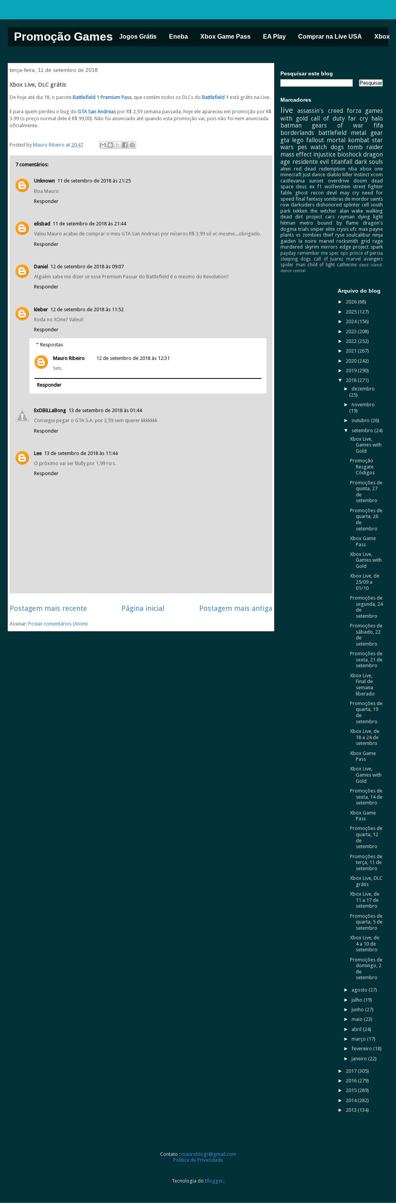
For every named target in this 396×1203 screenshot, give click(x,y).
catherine (347, 265)
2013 (352, 1110)
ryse (340, 235)
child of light (321, 265)
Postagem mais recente (48, 608)
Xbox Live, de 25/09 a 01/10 (364, 582)
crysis (342, 229)
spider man (292, 265)
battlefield (332, 132)
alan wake (351, 211)
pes (302, 147)
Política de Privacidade (198, 1160)
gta (284, 140)
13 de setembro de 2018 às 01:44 (105, 410)
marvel (326, 241)
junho (358, 1009)
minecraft (291, 174)
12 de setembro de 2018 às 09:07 (87, 266)
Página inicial (142, 608)
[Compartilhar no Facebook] (125, 145)
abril (357, 1029)
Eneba (178, 36)
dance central (293, 270)
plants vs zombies (300, 235)
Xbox (382, 36)
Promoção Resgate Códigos (362, 466)
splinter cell (356, 205)
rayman (346, 217)
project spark (368, 247)
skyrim (312, 247)
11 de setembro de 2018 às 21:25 (94, 181)
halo (377, 118)
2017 (352, 1071)
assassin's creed (320, 110)
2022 (352, 341)
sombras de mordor (346, 199)
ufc (353, 229)
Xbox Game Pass (225, 36)
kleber (41, 309)
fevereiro (362, 1048)
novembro (363, 404)
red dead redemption (319, 169)
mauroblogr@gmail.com (208, 1154)
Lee (38, 453)
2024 (352, 321)
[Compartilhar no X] (117, 145)
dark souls (369, 161)
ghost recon (309, 193)
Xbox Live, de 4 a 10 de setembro (364, 944)
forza (354, 110)
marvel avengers (364, 259)
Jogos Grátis (138, 36)
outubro (361, 420)
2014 (352, 1100)
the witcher (323, 211)
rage (377, 241)
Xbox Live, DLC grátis (366, 881)
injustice (324, 154)
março (359, 1039)
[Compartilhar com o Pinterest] (132, 145)
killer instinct (355, 174)
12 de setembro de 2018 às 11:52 (87, 309)
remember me (312, 253)
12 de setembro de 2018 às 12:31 (133, 358)
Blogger (214, 1181)
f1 (319, 186)
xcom (376, 174)
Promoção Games (63, 36)
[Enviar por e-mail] (103, 145)
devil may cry (342, 193)
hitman (287, 223)
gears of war (338, 125)
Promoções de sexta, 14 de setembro (366, 797)
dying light (370, 217)
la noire (308, 241)
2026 (352, 302)
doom (360, 181)
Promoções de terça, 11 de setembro (366, 862)
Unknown (44, 181)
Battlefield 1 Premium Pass (102, 97)
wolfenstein (337, 186)
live (286, 110)
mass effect (296, 154)
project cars (320, 217)
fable (286, 193)
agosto (360, 990)
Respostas (51, 345)
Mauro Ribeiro (69, 358)
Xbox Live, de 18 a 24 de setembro (364, 737)
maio (358, 1019)
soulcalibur (358, 235)
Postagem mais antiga (235, 608)
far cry (358, 118)
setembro (363, 430)
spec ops (338, 253)
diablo (334, 174)
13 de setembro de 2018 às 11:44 (81, 453)
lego (298, 140)
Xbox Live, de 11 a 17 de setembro (364, 900)
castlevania (292, 181)
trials (303, 229)
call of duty (328, 118)
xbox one (371, 169)
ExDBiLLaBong (50, 410)
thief (328, 235)
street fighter (368, 186)
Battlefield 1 (215, 97)
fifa (378, 125)
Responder (46, 201)
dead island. (371, 264)
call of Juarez (328, 259)
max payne (370, 229)
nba (352, 169)
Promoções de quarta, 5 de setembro (366, 922)
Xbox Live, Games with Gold (366, 445)
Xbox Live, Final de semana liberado (362, 685)
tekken (300, 211)
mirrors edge (336, 247)
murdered (291, 247)
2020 (352, 361)
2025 (352, 312)
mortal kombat (348, 140)
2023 (352, 331)
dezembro (363, 389)
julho (358, 1000)
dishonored (329, 205)
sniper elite (322, 229)
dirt (299, 217)
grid (365, 241)
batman (291, 125)
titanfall (341, 161)
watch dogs (327, 147)
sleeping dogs (295, 259)
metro (306, 223)
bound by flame (338, 223)
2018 (352, 380)
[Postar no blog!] (110, 145)
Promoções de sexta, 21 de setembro (366, 659)
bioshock (349, 154)
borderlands (297, 132)
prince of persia (366, 253)
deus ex (305, 186)
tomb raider (365, 147)
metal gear (367, 132)
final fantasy (309, 199)
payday (288, 253)
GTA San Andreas (97, 111)
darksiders (302, 205)
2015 (352, 1090)
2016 (352, 1081)
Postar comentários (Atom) (58, 624)
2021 (352, 351)
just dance (314, 174)
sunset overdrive (329, 181)
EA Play (274, 36)
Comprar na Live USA (330, 36)
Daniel (41, 266)
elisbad (42, 224)
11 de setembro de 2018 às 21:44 (89, 224)
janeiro (360, 1059)
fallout (315, 140)
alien (285, 169)
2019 (352, 370)
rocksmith (347, 241)
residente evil (310, 161)
